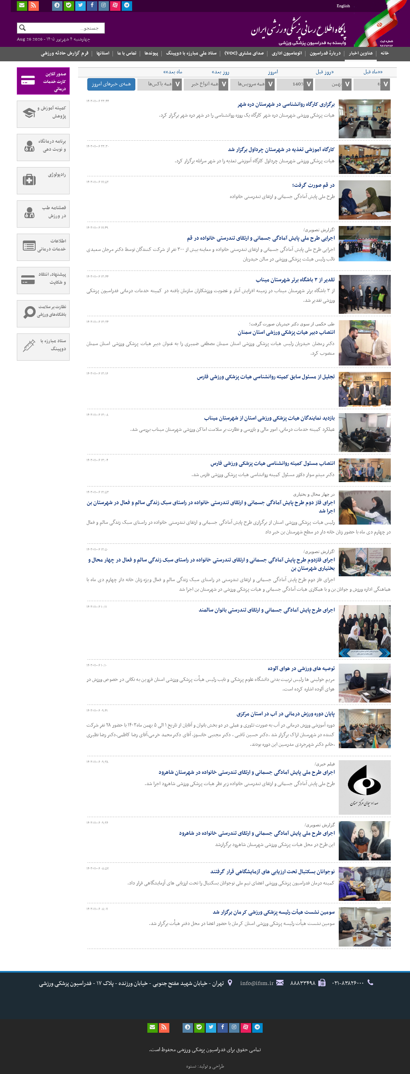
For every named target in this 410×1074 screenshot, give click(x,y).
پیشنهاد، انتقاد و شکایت (52, 279)
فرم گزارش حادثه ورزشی (64, 53)
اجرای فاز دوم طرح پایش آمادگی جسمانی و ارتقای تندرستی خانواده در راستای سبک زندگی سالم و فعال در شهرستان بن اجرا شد (211, 507)
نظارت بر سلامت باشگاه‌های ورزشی (51, 311)
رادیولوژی (57, 175)
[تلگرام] (127, 6)
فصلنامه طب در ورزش (54, 212)
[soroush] (57, 6)
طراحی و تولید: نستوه (205, 1066)
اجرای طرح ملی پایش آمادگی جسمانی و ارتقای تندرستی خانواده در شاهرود (257, 833)
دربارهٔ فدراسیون (325, 53)
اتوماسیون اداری (287, 53)
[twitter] (80, 6)
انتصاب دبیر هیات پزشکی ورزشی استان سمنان (286, 332)
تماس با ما (127, 53)
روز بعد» (220, 72)
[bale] (69, 6)
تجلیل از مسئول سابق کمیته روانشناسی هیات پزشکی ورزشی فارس (266, 377)
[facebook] (92, 6)
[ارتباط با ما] (22, 6)
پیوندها (151, 53)
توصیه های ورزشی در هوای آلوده (301, 668)
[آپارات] (115, 6)
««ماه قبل (373, 72)
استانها (102, 53)
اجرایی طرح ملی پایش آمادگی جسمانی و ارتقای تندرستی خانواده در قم (261, 238)
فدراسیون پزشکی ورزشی (283, 31)
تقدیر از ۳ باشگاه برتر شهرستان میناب (295, 280)
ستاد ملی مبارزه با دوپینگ (191, 53)
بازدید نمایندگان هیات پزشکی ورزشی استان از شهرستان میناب (269, 418)
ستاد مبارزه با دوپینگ (53, 345)
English (343, 6)
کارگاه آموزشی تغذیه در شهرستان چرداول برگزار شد (281, 149)
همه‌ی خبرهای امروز (111, 84)
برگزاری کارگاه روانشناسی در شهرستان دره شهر (286, 104)
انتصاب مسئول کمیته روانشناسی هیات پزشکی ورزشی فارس (273, 463)
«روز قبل (325, 72)
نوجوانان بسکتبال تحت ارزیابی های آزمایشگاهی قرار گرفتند (272, 871)
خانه (385, 53)
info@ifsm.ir (257, 983)
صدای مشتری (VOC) (244, 53)
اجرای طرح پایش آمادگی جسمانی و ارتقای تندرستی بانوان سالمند (267, 610)
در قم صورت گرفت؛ (313, 185)
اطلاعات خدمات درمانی (51, 245)
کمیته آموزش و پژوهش (51, 112)
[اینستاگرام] (103, 6)
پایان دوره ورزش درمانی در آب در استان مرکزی (286, 714)
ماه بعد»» (172, 72)
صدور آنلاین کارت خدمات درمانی (54, 82)
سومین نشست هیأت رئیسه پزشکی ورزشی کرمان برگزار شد (274, 912)
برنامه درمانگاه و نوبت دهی (52, 145)
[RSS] (33, 6)
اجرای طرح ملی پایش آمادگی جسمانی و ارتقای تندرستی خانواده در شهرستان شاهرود (247, 772)
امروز (273, 72)
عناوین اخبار (361, 53)
